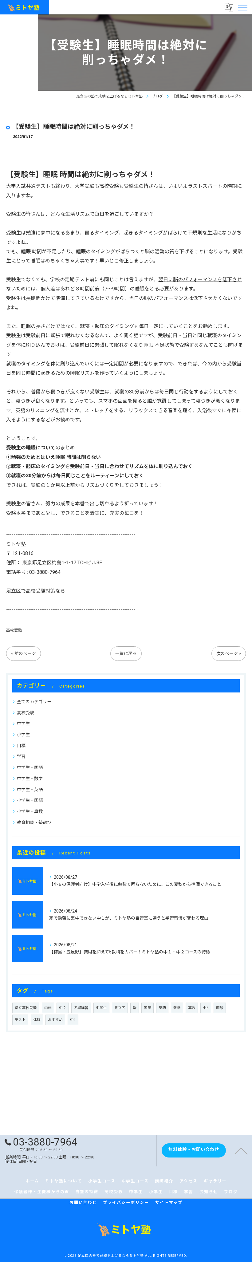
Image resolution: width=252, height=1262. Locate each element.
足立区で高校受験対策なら (35, 591)
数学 (177, 1008)
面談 (219, 1008)
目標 (21, 745)
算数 (191, 1008)
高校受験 (14, 630)
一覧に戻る (126, 653)
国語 (147, 1008)
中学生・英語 (30, 789)
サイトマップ (169, 1202)
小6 (206, 1008)
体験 (37, 1020)
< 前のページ (23, 653)
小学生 (23, 734)
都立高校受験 (26, 1008)
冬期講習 (81, 1008)
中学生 (23, 723)
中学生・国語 (30, 767)
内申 (48, 1008)
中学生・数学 (30, 778)
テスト (20, 1020)
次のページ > (228, 653)
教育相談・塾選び (34, 822)
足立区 (119, 1008)
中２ (62, 1008)
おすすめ (55, 1020)
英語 (162, 1008)
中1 (73, 1020)
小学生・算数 (30, 811)
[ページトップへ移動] (241, 1150)
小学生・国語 (30, 800)
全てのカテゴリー (34, 701)
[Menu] (242, 7)
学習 (21, 756)
